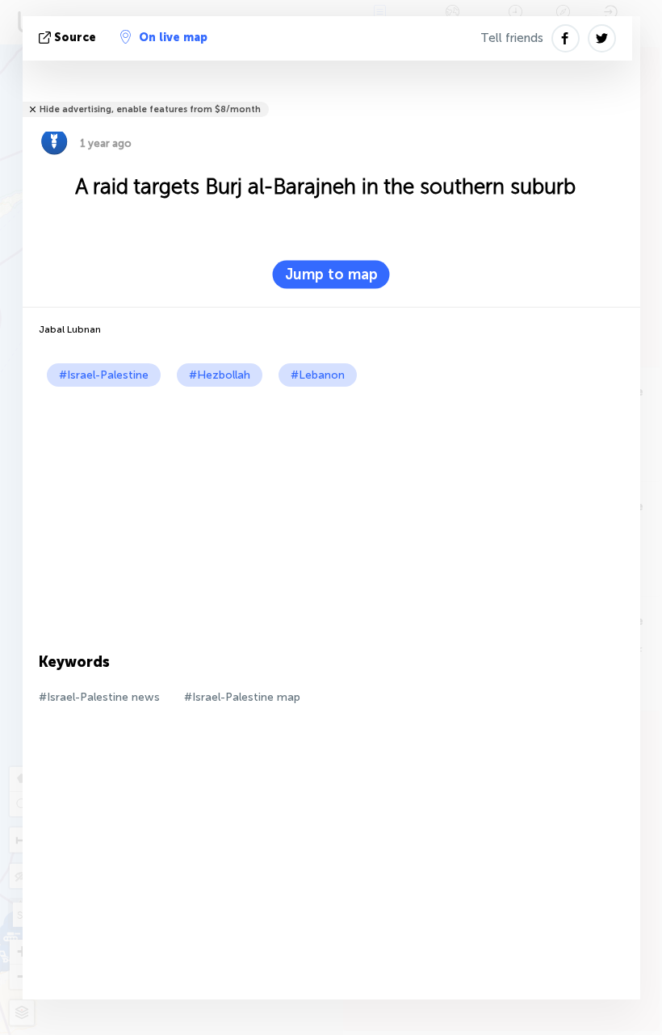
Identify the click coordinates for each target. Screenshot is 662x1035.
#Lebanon (318, 375)
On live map (173, 37)
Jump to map (331, 274)
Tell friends (511, 38)
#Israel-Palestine (104, 375)
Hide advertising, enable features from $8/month (150, 109)
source (75, 37)
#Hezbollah (219, 375)
